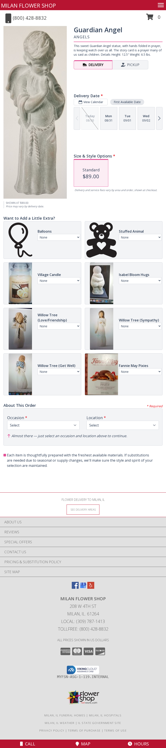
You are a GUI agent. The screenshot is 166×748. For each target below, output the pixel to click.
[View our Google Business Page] (83, 587)
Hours (140, 744)
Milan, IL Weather (59, 723)
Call (29, 744)
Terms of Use (115, 730)
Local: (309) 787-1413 (83, 621)
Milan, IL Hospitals (105, 715)
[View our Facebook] (75, 587)
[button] (153, 18)
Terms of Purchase (84, 730)
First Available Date (127, 102)
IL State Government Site (99, 723)
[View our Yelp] (90, 587)
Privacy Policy (51, 730)
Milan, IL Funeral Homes (64, 715)
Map (84, 744)
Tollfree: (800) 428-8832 (83, 629)
